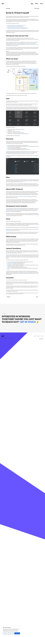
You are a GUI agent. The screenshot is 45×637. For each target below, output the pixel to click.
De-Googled (10, 254)
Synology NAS (8, 229)
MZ (3, 3)
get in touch (28, 321)
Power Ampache (26, 152)
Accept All (17, 633)
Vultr (8, 63)
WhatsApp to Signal (16, 43)
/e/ (17, 254)
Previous (8, 296)
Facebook (13, 44)
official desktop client (25, 272)
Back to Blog (8, 8)
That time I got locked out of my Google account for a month (16, 25)
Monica (7, 191)
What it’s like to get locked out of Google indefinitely (15, 26)
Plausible (22, 132)
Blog (32, 3)
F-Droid (20, 254)
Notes (8, 146)
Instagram (8, 44)
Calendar (8, 148)
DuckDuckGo (29, 20)
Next (37, 296)
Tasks (8, 145)
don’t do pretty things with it (32, 44)
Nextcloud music (27, 151)
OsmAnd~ (8, 261)
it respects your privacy (16, 209)
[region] (11, 630)
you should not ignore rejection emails (23, 196)
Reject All (11, 633)
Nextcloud (22, 129)
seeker (16, 19)
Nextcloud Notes (9, 262)
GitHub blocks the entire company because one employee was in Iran (17, 28)
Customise (5, 633)
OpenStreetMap (27, 43)
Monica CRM (14, 131)
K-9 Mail (8, 268)
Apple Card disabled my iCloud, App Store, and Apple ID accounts (17, 27)
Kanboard (18, 131)
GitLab (19, 181)
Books (36, 3)
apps (35, 141)
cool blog (11, 211)
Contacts (8, 149)
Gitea (13, 130)
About (41, 3)
